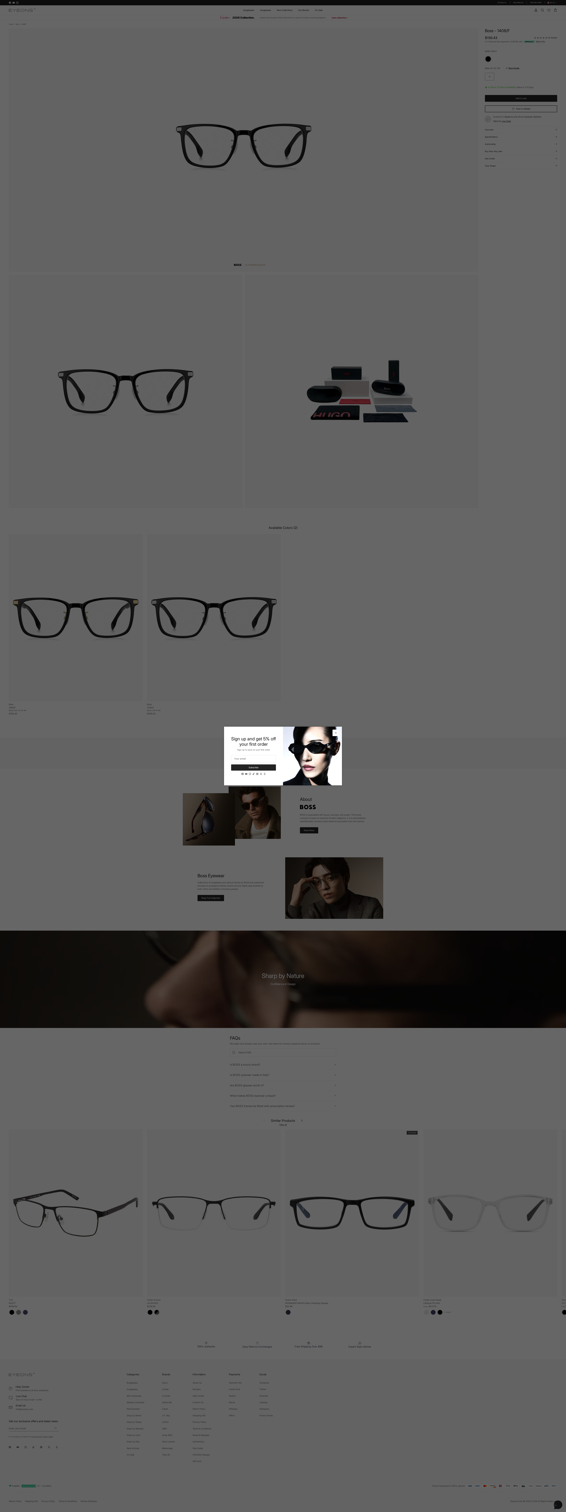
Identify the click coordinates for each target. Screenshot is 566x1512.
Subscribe (253, 767)
